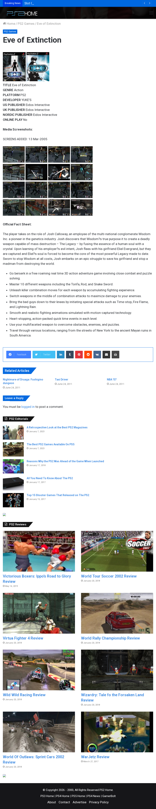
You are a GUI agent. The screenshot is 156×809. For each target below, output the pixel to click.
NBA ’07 (111, 379)
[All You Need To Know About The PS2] (13, 483)
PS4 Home (62, 796)
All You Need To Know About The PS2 (50, 478)
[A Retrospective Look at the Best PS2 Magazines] (13, 432)
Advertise (79, 802)
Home (10, 23)
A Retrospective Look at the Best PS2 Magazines (57, 427)
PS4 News (93, 796)
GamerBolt (109, 796)
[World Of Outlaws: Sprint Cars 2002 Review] (39, 732)
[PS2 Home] (21, 13)
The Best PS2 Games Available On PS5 (50, 444)
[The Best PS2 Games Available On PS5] (13, 449)
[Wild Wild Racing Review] (39, 670)
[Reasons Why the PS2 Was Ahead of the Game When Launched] (13, 466)
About (51, 802)
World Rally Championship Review (110, 638)
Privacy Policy (99, 802)
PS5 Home (78, 796)
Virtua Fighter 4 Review (23, 638)
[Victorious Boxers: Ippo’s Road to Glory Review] (39, 551)
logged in (28, 407)
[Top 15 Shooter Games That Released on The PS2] (13, 500)
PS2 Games (26, 23)
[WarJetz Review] (117, 732)
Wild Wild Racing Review (24, 695)
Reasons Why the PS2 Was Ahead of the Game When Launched (65, 461)
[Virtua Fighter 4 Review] (39, 613)
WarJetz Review (95, 757)
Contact (64, 802)
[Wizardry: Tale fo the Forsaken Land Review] (117, 670)
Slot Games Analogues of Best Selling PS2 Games (60, 3)
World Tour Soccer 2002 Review (109, 576)
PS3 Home (47, 796)
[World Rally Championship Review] (117, 613)
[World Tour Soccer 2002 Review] (117, 551)
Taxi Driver (61, 379)
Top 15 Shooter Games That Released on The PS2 (58, 495)
